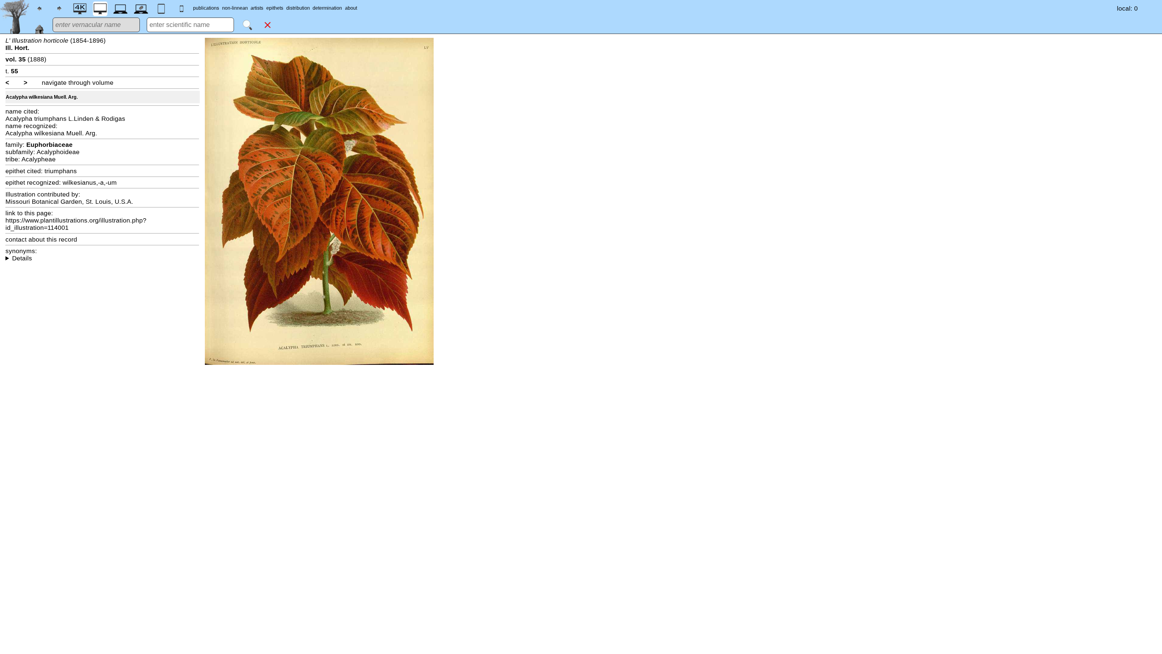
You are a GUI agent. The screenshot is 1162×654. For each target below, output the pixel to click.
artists (257, 8)
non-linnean (235, 8)
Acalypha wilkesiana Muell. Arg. (42, 97)
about (351, 8)
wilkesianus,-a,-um (90, 182)
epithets (274, 8)
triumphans (60, 170)
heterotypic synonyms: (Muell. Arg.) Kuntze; (102, 258)
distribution (298, 8)
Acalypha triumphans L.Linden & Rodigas (65, 118)
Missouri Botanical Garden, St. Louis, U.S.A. (69, 201)
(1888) (25, 59)
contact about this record (41, 239)
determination (327, 8)
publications (206, 8)
